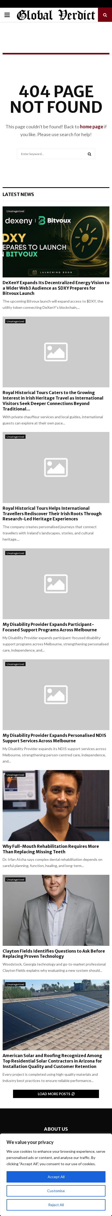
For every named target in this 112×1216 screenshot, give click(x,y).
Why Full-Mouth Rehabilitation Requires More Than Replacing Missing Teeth (51, 849)
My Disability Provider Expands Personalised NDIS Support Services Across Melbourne (54, 738)
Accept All (56, 1177)
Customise (56, 1191)
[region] (56, 1175)
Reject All (56, 1205)
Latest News (18, 194)
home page (91, 126)
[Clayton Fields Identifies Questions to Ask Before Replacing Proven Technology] (56, 910)
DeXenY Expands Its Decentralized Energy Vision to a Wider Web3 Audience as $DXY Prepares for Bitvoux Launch (56, 288)
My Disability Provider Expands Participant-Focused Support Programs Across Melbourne (50, 627)
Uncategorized (15, 211)
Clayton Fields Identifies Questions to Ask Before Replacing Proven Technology (54, 953)
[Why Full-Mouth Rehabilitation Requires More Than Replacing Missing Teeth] (56, 805)
